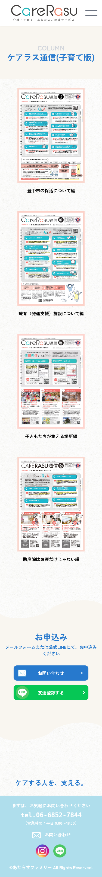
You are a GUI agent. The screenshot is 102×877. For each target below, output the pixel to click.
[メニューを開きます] (91, 13)
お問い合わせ (51, 673)
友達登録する (51, 692)
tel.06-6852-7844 (51, 815)
